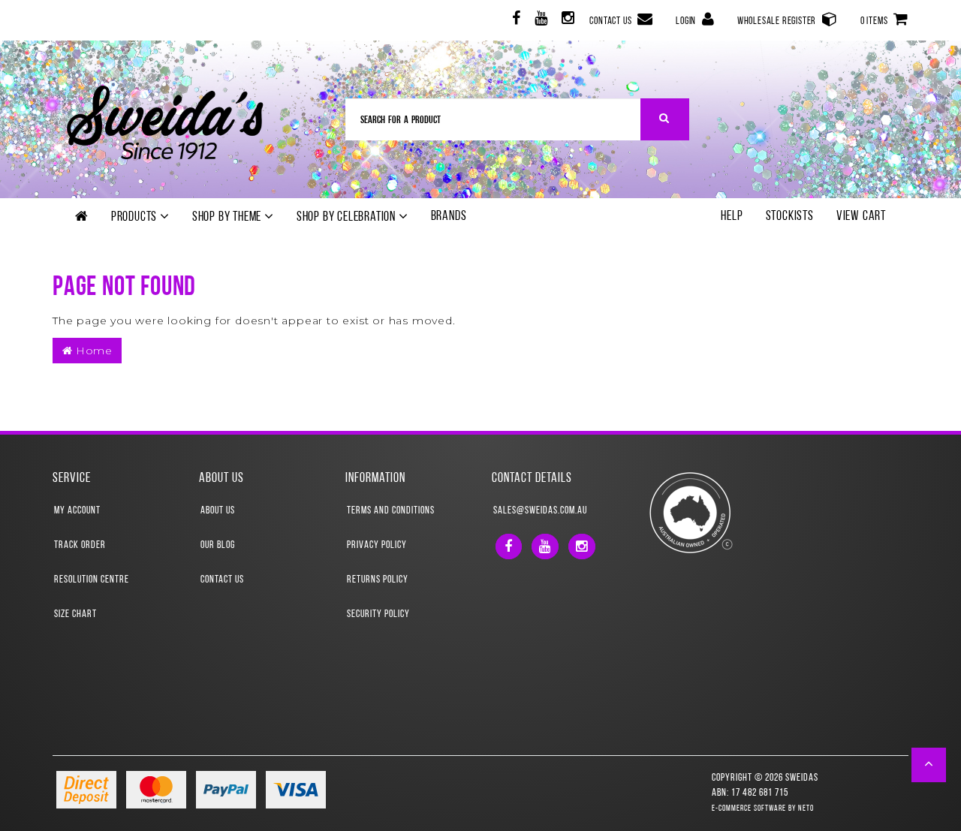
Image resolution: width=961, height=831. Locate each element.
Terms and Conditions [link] (391, 510)
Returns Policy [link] (377, 580)
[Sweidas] (165, 120)
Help (732, 217)
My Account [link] (77, 510)
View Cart (861, 217)
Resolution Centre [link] (91, 580)
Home (93, 350)
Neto (806, 809)
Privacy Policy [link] (377, 545)
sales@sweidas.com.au (540, 510)
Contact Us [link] (222, 580)
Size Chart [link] (75, 614)
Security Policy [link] (378, 614)
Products (135, 217)
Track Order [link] (80, 545)
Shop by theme (228, 217)
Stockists (790, 217)
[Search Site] (664, 119)
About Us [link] (217, 510)
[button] (929, 765)
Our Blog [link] (217, 545)
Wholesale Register (777, 21)
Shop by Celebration (348, 217)
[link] (514, 20)
